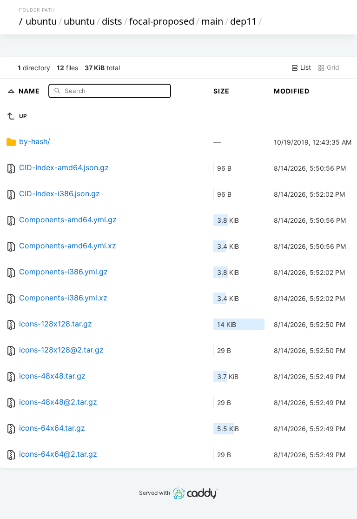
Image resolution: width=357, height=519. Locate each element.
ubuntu (41, 21)
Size (221, 91)
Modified (292, 91)
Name (30, 90)
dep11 (243, 21)
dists (112, 21)
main (212, 21)
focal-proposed (161, 21)
